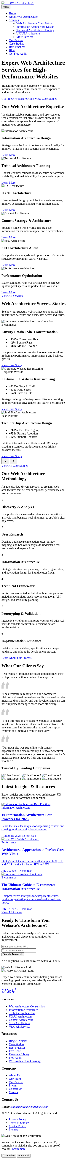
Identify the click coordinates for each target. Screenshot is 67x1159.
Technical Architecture (22, 1013)
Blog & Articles (18, 1041)
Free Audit (15, 1057)
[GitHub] (14, 991)
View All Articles (11, 912)
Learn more (18, 1148)
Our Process (16, 40)
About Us (14, 1075)
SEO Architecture (19, 1023)
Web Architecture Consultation (34, 23)
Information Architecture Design (35, 26)
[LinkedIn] (9, 991)
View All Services (12, 295)
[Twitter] (4, 991)
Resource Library (19, 1054)
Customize (9, 1155)
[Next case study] (13, 461)
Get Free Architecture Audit (17, 98)
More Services (24, 36)
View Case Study (11, 365)
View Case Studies (46, 98)
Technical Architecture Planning (35, 30)
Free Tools (15, 1051)
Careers (13, 1092)
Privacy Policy (17, 1119)
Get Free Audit (17, 53)
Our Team (15, 1078)
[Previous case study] (5, 461)
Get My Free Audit (13, 954)
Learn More (8, 155)
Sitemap (13, 1129)
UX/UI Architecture (28, 33)
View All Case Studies (14, 465)
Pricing (13, 1085)
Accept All (23, 1155)
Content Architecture (21, 1019)
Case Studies (16, 43)
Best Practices (17, 46)
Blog (12, 50)
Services (14, 20)
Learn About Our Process (16, 657)
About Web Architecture (23, 16)
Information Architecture (23, 1009)
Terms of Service (19, 1122)
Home (12, 13)
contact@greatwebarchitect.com (29, 1106)
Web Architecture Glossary (25, 1061)
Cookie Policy (17, 1126)
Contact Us (15, 1088)
